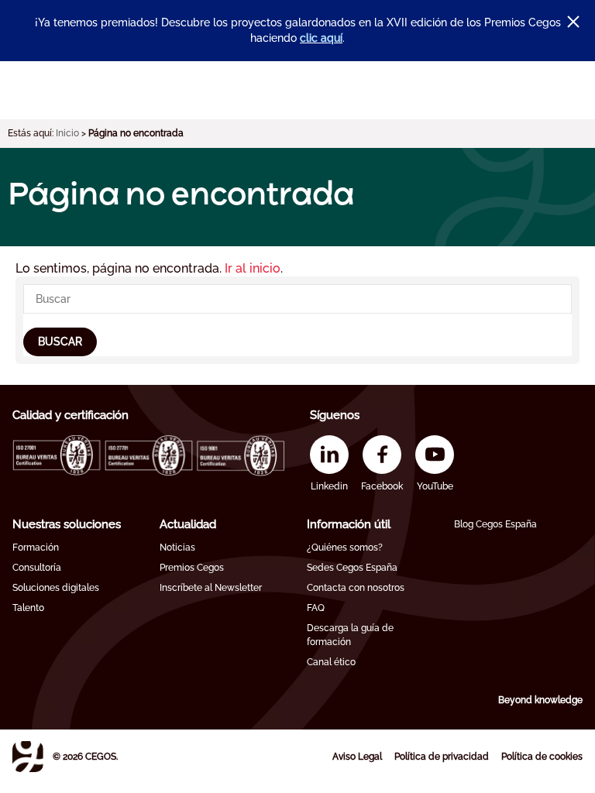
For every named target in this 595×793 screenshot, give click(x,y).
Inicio (67, 133)
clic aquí (321, 38)
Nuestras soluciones (66, 524)
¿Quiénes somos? (345, 547)
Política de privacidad (441, 756)
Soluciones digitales (55, 587)
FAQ (316, 607)
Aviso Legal (357, 756)
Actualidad (188, 524)
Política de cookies (542, 756)
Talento (28, 607)
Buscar (60, 341)
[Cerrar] (573, 21)
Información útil (348, 524)
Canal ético (331, 662)
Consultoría (36, 567)
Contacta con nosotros (355, 587)
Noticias (177, 547)
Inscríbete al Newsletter (211, 587)
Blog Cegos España (495, 524)
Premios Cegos (192, 567)
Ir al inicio (252, 268)
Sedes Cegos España (352, 567)
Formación (35, 547)
